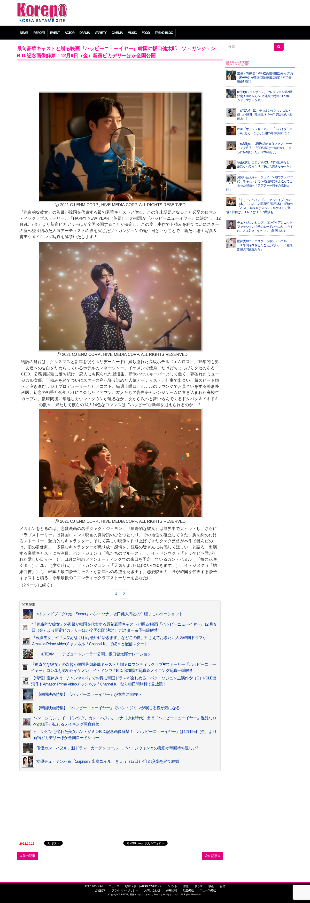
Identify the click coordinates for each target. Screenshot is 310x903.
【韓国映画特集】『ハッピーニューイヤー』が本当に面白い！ (90, 694)
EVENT (55, 33)
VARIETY (101, 33)
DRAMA (84, 33)
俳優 (185, 886)
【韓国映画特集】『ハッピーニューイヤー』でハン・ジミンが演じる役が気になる (108, 708)
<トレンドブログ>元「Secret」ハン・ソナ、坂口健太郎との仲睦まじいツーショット (109, 614)
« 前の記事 (27, 856)
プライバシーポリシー (124, 890)
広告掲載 (188, 890)
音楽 (222, 886)
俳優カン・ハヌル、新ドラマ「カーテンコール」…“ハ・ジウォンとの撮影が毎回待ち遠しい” (117, 748)
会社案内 (100, 890)
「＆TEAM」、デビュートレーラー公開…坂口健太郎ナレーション (93, 654)
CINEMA (117, 33)
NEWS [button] (24, 33)
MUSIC (132, 33)
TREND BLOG (164, 33)
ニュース (113, 886)
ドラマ (198, 886)
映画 (211, 886)
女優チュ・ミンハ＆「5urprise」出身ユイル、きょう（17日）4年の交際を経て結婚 (107, 761)
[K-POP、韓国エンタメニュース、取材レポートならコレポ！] (42, 7)
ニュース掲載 (208, 890)
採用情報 (171, 890)
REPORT (39, 33)
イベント (171, 886)
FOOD (146, 33)
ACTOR (69, 33)
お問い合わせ (152, 890)
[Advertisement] (190, 13)
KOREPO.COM (93, 886)
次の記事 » (212, 856)
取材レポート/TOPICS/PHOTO (142, 886)
